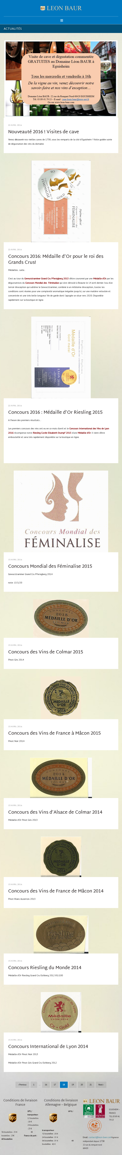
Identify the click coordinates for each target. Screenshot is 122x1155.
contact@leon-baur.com (100, 1137)
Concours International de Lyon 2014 (48, 1047)
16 (46, 1084)
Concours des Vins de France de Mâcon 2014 (56, 891)
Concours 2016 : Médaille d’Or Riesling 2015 (55, 412)
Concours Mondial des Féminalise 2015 (50, 566)
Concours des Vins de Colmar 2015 (45, 652)
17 (55, 1084)
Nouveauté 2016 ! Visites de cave (43, 132)
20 (82, 1084)
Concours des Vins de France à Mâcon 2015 (54, 733)
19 (73, 1084)
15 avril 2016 (15, 560)
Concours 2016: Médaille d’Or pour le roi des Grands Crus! (55, 259)
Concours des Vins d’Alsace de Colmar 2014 (55, 812)
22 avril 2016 (15, 125)
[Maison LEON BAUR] (61, 8)
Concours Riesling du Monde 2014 (44, 968)
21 (91, 1084)
